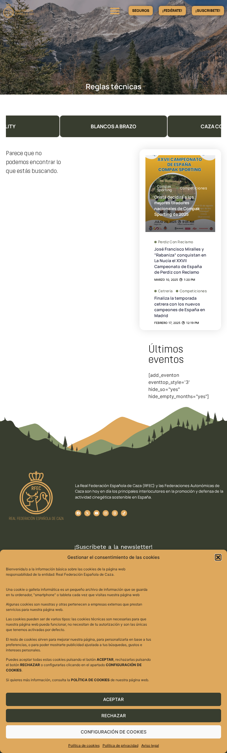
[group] (113, 126)
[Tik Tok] (115, 513)
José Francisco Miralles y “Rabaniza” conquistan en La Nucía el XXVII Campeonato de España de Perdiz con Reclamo (180, 260)
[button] (218, 557)
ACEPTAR (113, 699)
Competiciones (193, 188)
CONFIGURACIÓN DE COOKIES (114, 732)
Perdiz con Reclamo (175, 242)
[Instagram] (106, 513)
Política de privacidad (120, 745)
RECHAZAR (113, 715)
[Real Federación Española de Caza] (34, 11)
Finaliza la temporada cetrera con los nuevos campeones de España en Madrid (179, 306)
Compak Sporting (164, 188)
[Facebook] (78, 513)
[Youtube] (96, 513)
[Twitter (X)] (87, 513)
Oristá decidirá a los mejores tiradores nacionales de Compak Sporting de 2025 (177, 205)
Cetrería (165, 291)
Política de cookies (84, 745)
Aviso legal (150, 745)
